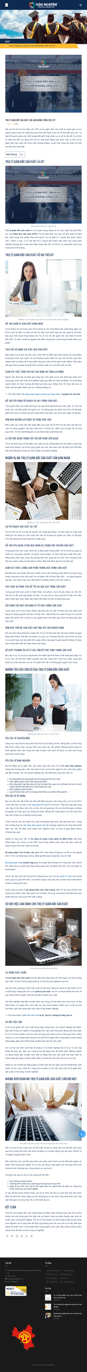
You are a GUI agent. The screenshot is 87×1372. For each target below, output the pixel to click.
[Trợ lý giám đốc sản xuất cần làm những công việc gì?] (43, 84)
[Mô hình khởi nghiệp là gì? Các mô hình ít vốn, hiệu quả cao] (48, 1316)
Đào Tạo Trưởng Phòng (67, 1282)
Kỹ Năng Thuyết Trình (66, 1274)
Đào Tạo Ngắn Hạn (51, 1282)
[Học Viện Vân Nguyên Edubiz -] (43, 5)
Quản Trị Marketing (52, 1278)
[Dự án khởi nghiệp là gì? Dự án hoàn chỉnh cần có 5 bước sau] (48, 1298)
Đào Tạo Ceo (64, 1278)
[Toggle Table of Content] (20, 154)
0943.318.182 (11, 1276)
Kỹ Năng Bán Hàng (69, 1270)
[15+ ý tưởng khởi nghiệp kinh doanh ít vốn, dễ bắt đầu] (48, 1307)
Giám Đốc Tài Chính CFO (53, 1270)
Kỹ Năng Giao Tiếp (51, 1274)
